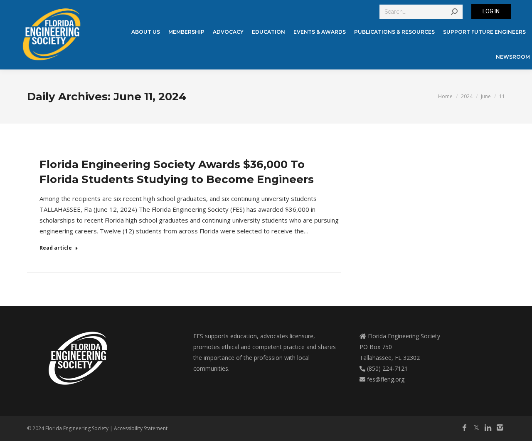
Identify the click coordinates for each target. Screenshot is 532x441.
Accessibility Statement (140, 428)
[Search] (454, 12)
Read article (55, 248)
